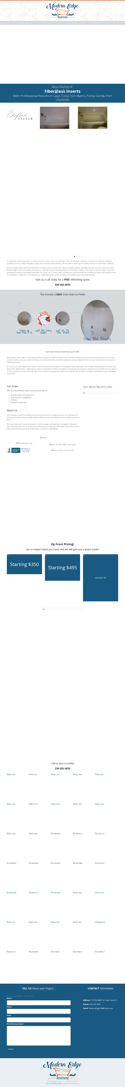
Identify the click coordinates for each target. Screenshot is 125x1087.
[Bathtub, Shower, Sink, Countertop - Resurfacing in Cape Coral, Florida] (62, 11)
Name (10, 998)
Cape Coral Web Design (53, 1083)
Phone (10, 1007)
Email (9, 1015)
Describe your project (16, 1024)
